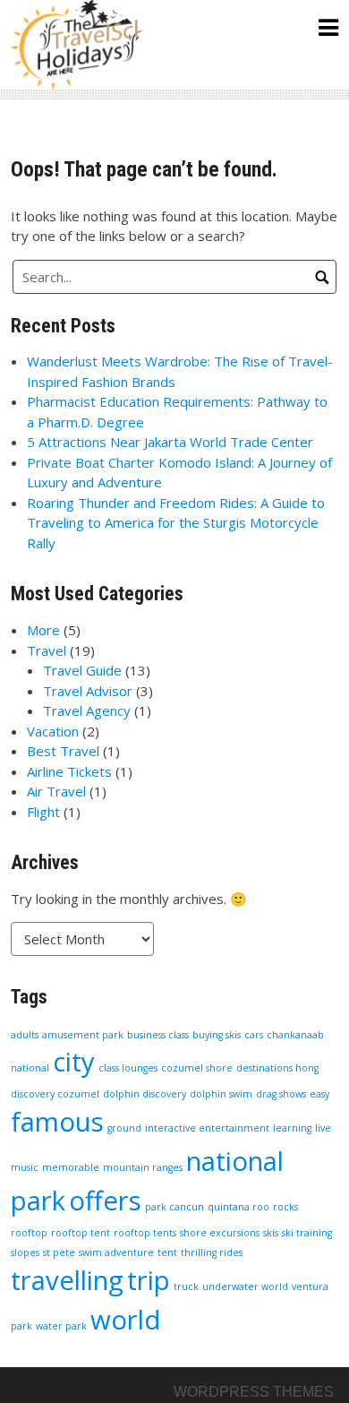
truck (186, 1286)
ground (124, 1128)
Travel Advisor (87, 691)
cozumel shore (197, 1068)
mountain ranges (143, 1167)
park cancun (174, 1207)
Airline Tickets (69, 771)
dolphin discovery (144, 1094)
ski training (307, 1233)
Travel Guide (82, 670)
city (74, 1062)
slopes (25, 1252)
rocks (285, 1207)
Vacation (53, 731)
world (125, 1320)
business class (158, 1035)
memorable (70, 1167)
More (43, 630)
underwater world (245, 1286)
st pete (59, 1252)
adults (24, 1035)
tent (167, 1252)
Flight (43, 812)
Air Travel (56, 791)
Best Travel (63, 751)
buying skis (216, 1035)
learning (292, 1128)
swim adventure (116, 1252)
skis (270, 1233)
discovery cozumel (55, 1094)
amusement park (82, 1035)
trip (148, 1280)
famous (57, 1122)
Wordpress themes (254, 1391)
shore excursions (220, 1233)
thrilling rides (212, 1252)
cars (253, 1035)
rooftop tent (80, 1233)
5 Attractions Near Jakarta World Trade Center (170, 442)
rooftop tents (145, 1233)
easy (319, 1094)
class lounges (127, 1068)
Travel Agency (87, 710)
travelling (67, 1280)
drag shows (281, 1094)
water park (61, 1326)
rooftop (29, 1233)
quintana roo (238, 1207)
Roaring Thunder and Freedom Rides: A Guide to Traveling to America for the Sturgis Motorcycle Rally (176, 523)
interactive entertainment (207, 1128)
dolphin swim (221, 1094)
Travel (46, 650)
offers (105, 1200)
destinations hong (277, 1068)
